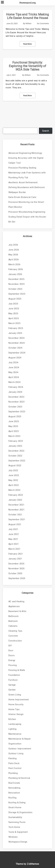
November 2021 (16, 509)
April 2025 (13, 318)
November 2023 (16, 402)
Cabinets (12, 626)
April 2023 (13, 431)
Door (10, 650)
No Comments (43, 23)
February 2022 (15, 495)
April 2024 (13, 377)
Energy (11, 660)
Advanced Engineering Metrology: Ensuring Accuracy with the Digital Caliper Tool (25, 158)
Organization (15, 743)
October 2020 (15, 573)
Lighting (12, 729)
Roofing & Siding (17, 802)
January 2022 (15, 500)
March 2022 (14, 490)
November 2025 (16, 284)
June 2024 (13, 367)
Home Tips (14, 709)
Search (45, 130)
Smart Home (14, 807)
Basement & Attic (17, 611)
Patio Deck (13, 763)
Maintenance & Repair (19, 739)
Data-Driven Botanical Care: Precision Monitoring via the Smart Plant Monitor (26, 202)
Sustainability (15, 817)
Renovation (14, 792)
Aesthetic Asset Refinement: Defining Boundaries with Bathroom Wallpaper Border (26, 187)
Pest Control (15, 768)
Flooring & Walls (16, 670)
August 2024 (14, 357)
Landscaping (14, 724)
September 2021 (16, 519)
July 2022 (13, 470)
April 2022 (13, 485)
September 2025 (16, 294)
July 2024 (13, 362)
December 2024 (16, 338)
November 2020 (16, 568)
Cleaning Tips (15, 631)
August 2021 (14, 524)
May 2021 (13, 539)
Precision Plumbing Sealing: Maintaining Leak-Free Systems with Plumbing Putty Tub (27, 172)
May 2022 (13, 480)
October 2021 (15, 514)
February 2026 (15, 269)
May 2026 (13, 254)
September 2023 (16, 411)
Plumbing (13, 773)
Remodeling (14, 788)
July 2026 (13, 245)
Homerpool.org (27, 3)
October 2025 (15, 289)
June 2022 (13, 475)
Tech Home (14, 827)
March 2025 (14, 323)
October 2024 (15, 348)
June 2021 (13, 534)
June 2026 (13, 249)
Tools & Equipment (18, 832)
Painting (12, 758)
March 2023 (14, 436)
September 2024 (16, 352)
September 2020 (16, 578)
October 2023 (15, 406)
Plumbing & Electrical (19, 778)
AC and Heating (16, 601)
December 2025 (16, 279)
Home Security (16, 704)
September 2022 (16, 460)
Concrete (13, 636)
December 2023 (16, 397)
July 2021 (13, 529)
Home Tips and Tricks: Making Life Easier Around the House (27, 16)
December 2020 (16, 563)
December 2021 (16, 505)
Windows (13, 837)
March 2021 (14, 549)
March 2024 (14, 382)
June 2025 (13, 308)
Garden (12, 689)
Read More (27, 44)
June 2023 (13, 421)
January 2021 (15, 558)
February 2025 (15, 328)
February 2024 (15, 387)
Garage (12, 685)
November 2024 (16, 343)
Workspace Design (18, 842)
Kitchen (12, 719)
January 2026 (15, 274)
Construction (15, 640)
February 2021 (15, 554)
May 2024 (13, 372)
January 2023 (15, 446)
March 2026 (14, 264)
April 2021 (13, 544)
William (28, 23)
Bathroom (13, 616)
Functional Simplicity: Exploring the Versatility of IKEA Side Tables (27, 66)
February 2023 (15, 441)
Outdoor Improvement (19, 748)
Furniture (13, 680)
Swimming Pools (17, 822)
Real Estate (14, 783)
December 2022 (16, 451)
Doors (11, 655)
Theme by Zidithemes (27, 864)
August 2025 (14, 299)
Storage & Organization (20, 812)
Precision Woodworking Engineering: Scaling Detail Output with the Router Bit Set (27, 217)
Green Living (14, 694)
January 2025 (15, 333)
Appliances (14, 606)
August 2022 (14, 465)
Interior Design (16, 714)
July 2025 (13, 303)
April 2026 (13, 259)
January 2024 (15, 392)
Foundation (14, 675)
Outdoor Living (15, 753)
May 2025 (13, 313)
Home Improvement (18, 699)
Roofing (12, 797)
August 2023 (14, 416)
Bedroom (13, 621)
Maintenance (15, 734)
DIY (10, 645)
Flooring (12, 665)
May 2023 (13, 426)
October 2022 (15, 455)
